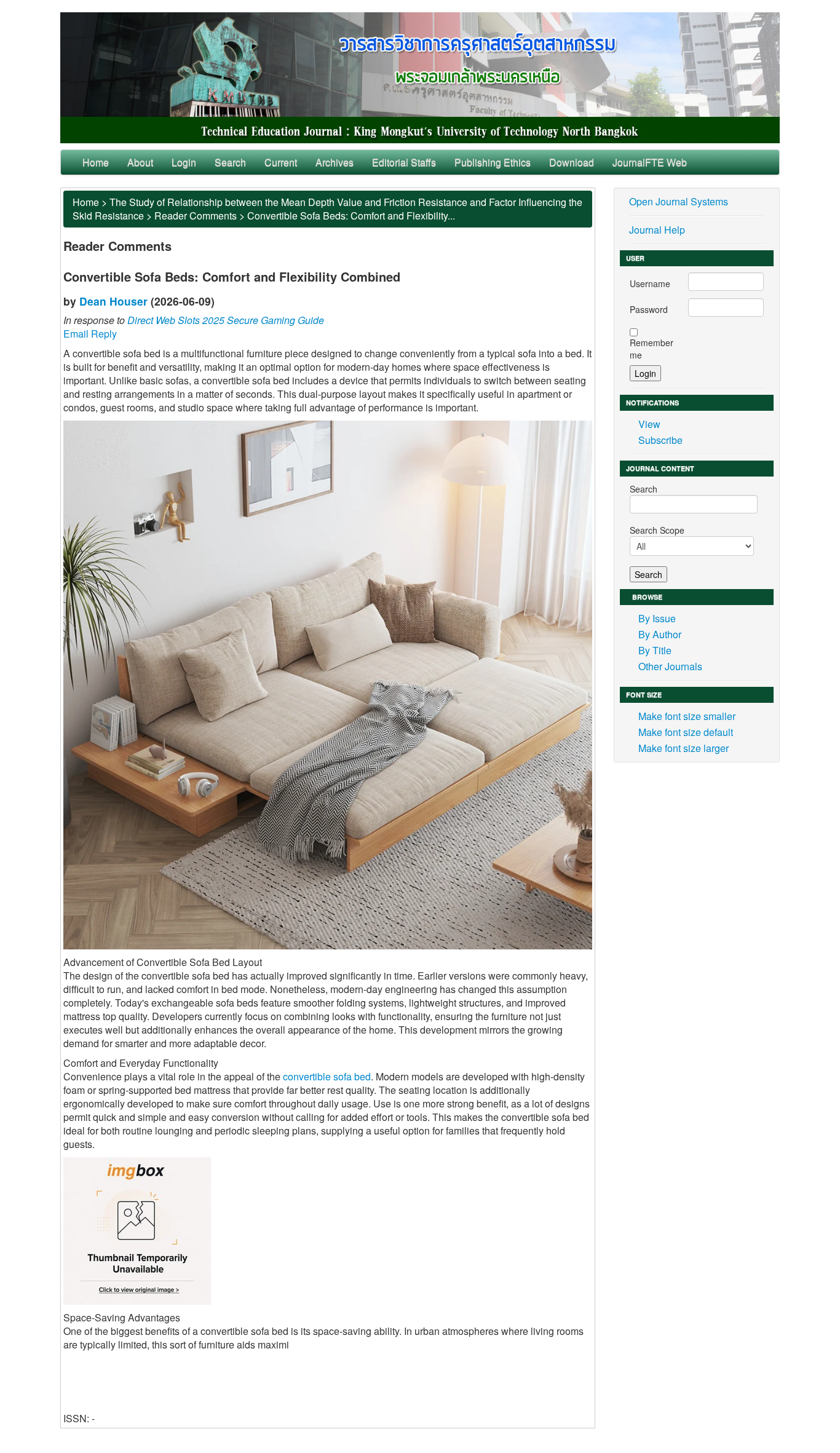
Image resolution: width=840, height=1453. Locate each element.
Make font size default (685, 732)
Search (230, 162)
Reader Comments (195, 215)
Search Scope (657, 530)
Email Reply (90, 334)
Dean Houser (113, 301)
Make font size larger (683, 748)
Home (95, 162)
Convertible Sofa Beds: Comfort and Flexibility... (351, 215)
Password (649, 309)
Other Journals (670, 666)
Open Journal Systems (678, 201)
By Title (655, 650)
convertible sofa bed (327, 1076)
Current (280, 162)
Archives (334, 162)
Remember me (651, 348)
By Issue (657, 618)
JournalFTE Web (649, 162)
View (649, 424)
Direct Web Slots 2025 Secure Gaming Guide (225, 320)
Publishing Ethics (492, 162)
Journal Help (657, 230)
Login (184, 162)
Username (650, 283)
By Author (659, 634)
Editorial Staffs (404, 162)
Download (571, 162)
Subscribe (660, 440)
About (140, 162)
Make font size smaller (686, 716)
